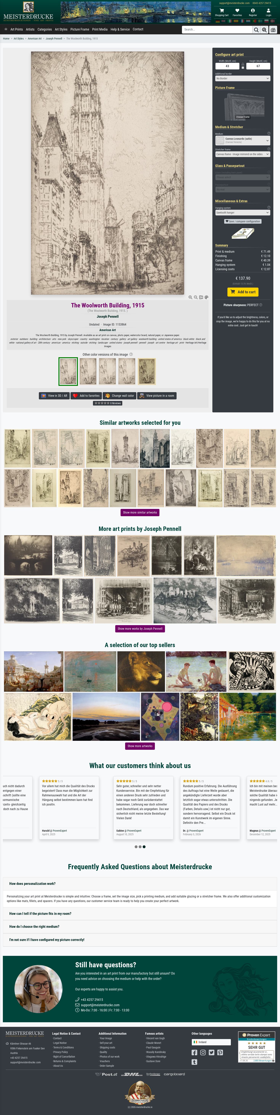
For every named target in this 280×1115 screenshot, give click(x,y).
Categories (45, 29)
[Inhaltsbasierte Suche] (264, 30)
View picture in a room (159, 395)
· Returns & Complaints (64, 1061)
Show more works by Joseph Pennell (140, 628)
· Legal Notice (59, 1043)
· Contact (57, 1038)
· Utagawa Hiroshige (155, 1056)
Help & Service (120, 29)
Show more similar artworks (140, 512)
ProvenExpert (31, 830)
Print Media (100, 29)
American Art (35, 38)
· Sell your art (105, 1043)
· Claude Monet (153, 1043)
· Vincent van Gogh (155, 1038)
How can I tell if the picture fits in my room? (40, 913)
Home (6, 38)
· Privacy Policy (60, 1052)
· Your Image (105, 1038)
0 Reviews (115, 403)
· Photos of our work (109, 1056)
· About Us (57, 1065)
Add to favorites (88, 395)
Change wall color (122, 395)
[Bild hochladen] (273, 30)
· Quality (103, 1052)
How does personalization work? (32, 883)
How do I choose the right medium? (34, 926)
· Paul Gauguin (152, 1047)
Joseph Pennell (54, 38)
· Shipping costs (107, 1047)
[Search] (256, 30)
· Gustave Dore (152, 1061)
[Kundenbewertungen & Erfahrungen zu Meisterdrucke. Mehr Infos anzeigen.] (256, 1047)
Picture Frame (79, 29)
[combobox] (242, 78)
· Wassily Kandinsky (155, 1052)
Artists (30, 29)
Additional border (223, 73)
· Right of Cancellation (63, 1056)
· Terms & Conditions (63, 1047)
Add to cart (245, 292)
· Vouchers (104, 1061)
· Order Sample (106, 1065)
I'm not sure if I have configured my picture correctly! (46, 940)
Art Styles (61, 29)
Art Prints (16, 29)
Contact (138, 29)
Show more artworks (140, 746)
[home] (6, 29)
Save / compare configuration (244, 221)
